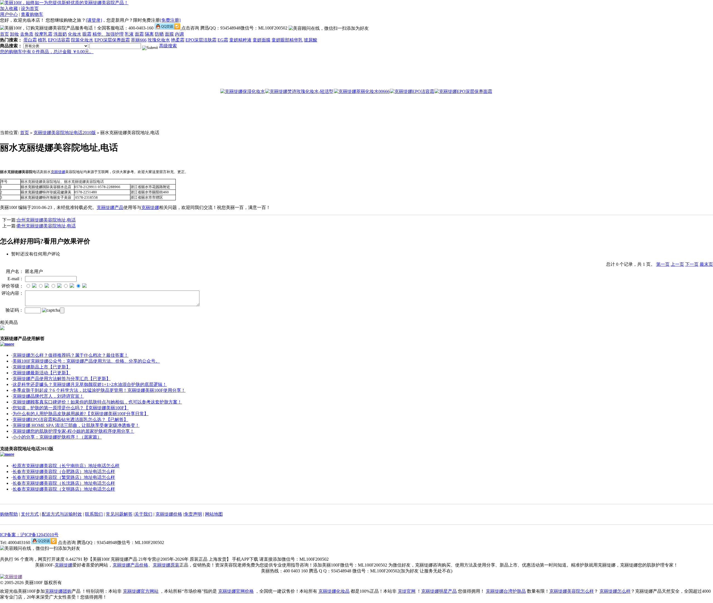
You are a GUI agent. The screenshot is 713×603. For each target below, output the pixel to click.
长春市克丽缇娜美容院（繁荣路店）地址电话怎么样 (64, 477)
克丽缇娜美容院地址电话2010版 (64, 132)
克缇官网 (407, 591)
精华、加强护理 (108, 34)
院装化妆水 (82, 40)
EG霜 (223, 40)
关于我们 (143, 514)
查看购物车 (32, 14)
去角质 (26, 34)
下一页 (692, 264)
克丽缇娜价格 (168, 514)
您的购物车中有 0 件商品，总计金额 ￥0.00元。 (47, 51)
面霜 (139, 34)
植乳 (42, 40)
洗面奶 (60, 34)
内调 (179, 34)
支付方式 (30, 514)
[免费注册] (170, 20)
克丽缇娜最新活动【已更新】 (41, 372)
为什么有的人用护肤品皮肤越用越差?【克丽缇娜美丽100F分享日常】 (80, 413)
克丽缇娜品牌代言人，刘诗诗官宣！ (48, 396)
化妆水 (74, 34)
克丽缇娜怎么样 (615, 591)
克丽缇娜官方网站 (140, 591)
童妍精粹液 (240, 40)
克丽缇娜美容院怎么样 (571, 591)
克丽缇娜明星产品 (439, 591)
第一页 (663, 264)
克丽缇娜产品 (110, 207)
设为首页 (30, 8)
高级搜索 (168, 45)
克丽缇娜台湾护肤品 (506, 591)
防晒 (159, 34)
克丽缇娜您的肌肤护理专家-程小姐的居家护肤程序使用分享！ (73, 431)
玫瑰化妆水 (159, 40)
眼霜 (86, 34)
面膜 (169, 34)
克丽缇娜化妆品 (334, 591)
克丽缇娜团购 (58, 591)
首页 (4, 34)
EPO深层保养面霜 (112, 40)
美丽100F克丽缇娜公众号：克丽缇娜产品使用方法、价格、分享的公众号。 (86, 361)
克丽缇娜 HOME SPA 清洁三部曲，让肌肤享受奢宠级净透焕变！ (76, 425)
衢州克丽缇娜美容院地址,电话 (46, 225)
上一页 (677, 264)
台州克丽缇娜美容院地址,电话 (46, 220)
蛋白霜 (30, 40)
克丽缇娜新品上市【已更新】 (41, 367)
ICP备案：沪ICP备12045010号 (29, 534)
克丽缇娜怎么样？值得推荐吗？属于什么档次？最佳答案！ (70, 355)
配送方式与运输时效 (62, 514)
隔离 (149, 34)
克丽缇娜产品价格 (130, 565)
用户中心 (9, 14)
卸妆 (14, 34)
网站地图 (214, 514)
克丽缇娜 (58, 172)
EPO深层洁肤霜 (200, 40)
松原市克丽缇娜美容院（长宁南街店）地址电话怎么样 (66, 465)
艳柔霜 (177, 40)
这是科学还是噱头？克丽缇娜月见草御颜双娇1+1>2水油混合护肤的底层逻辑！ (90, 384)
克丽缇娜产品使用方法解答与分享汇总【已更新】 (62, 378)
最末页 (706, 264)
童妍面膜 (261, 40)
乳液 (129, 34)
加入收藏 (9, 8)
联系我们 (94, 514)
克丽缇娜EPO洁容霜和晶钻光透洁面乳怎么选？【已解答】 (70, 419)
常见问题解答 (119, 514)
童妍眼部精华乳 (287, 40)
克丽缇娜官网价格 (236, 591)
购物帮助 (9, 514)
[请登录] (94, 20)
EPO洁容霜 (59, 40)
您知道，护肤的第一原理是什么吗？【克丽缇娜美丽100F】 (71, 407)
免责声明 (193, 514)
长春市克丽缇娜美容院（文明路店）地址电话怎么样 (64, 489)
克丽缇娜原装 (166, 565)
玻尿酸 (310, 40)
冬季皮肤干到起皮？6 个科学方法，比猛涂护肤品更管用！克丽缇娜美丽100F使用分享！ (99, 390)
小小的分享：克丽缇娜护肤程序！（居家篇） (57, 437)
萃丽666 (138, 40)
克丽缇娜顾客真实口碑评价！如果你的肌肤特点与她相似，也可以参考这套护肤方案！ (97, 402)
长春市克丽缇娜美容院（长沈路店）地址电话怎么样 (64, 483)
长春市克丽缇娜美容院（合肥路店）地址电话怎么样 (64, 471)
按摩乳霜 (43, 34)
